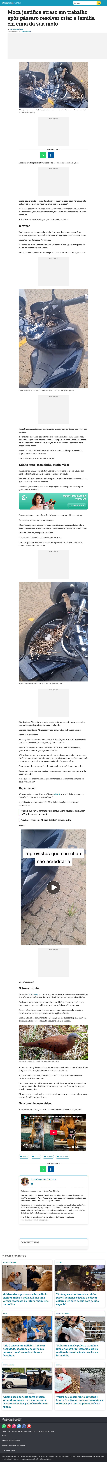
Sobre (4, 1435)
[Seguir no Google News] (9, 1426)
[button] (104, 3)
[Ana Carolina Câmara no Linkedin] (32, 1184)
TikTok (57, 794)
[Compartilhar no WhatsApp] (43, 155)
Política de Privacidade (11, 1440)
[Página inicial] (28, 3)
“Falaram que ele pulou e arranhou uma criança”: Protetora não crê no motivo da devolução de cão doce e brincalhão (77, 1350)
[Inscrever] (29, 1426)
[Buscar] (99, 3)
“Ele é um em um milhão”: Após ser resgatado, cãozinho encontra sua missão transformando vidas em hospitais (24, 1350)
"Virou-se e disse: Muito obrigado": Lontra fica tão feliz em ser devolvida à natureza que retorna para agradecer (79, 1400)
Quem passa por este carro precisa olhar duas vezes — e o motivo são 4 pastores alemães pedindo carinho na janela (25, 1401)
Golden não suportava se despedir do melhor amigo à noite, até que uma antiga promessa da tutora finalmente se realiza (26, 1299)
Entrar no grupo (76, 505)
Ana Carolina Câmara (16, 29)
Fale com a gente (8, 1451)
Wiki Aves (33, 994)
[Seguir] (14, 1426)
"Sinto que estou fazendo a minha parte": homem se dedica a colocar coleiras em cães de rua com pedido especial (77, 1299)
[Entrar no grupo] (4, 1426)
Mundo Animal (26, 31)
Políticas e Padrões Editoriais (13, 1445)
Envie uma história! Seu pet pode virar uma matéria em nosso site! (28, 1431)
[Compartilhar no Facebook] (51, 155)
